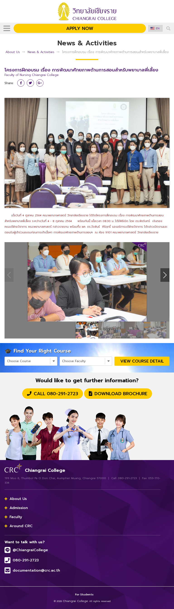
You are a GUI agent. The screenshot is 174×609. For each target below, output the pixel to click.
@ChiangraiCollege (30, 550)
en (158, 28)
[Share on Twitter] (30, 83)
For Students (84, 594)
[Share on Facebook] (20, 83)
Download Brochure (120, 393)
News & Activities (41, 52)
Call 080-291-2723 (56, 393)
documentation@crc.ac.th (36, 570)
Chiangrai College (75, 601)
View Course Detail (142, 361)
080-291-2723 (26, 560)
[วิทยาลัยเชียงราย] (13, 467)
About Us (12, 52)
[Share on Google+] (40, 83)
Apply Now (79, 28)
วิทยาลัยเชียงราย (87, 11)
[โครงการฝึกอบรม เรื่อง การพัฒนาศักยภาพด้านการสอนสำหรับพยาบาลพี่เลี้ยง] (87, 153)
